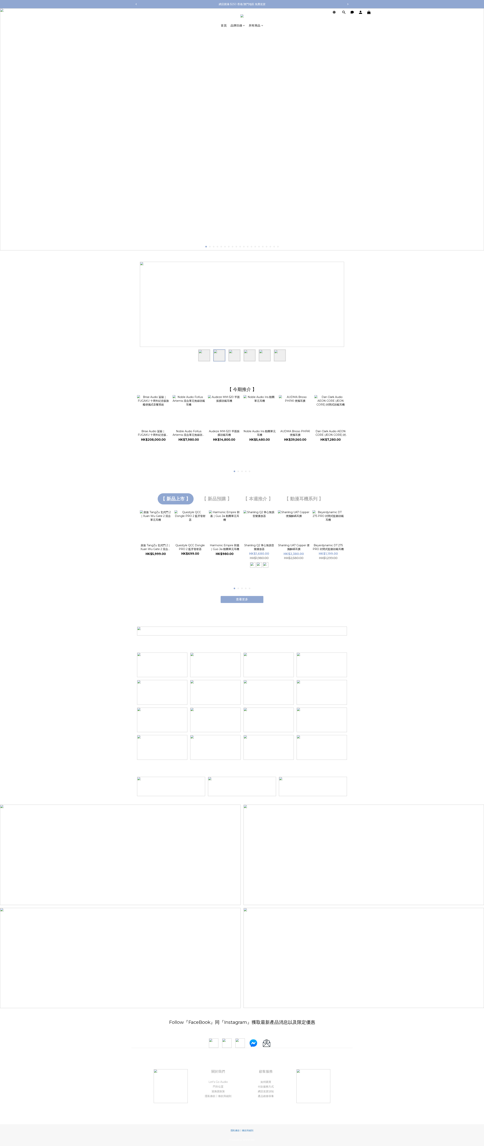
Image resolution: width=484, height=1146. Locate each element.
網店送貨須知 (266, 1091)
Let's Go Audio (218, 1082)
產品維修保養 (266, 1096)
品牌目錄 (236, 25)
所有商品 (255, 25)
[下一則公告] (348, 4)
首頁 (224, 25)
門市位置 (218, 1086)
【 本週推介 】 (258, 498)
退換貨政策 (218, 1091)
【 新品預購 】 (217, 498)
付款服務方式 (266, 1086)
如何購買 (266, 1082)
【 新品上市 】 (176, 498)
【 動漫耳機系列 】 (303, 498)
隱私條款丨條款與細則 (218, 1096)
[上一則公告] (136, 4)
